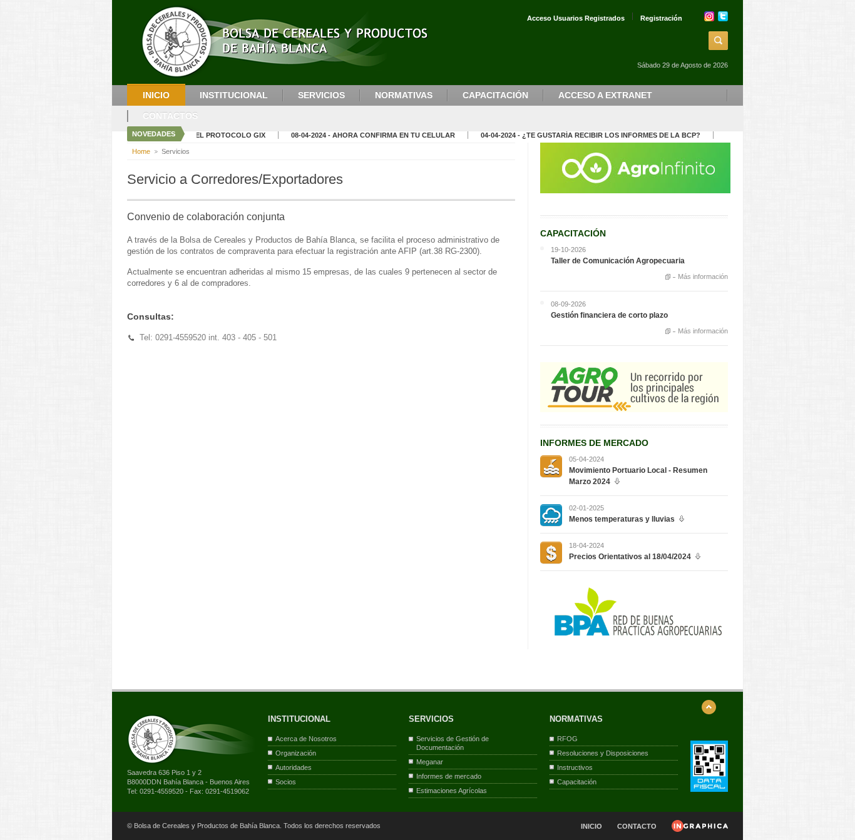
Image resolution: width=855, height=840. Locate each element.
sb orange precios (551, 553)
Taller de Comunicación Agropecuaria (618, 260)
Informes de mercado (448, 776)
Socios (285, 782)
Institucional (234, 95)
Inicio (156, 95)
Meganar (429, 762)
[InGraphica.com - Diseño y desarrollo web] (700, 829)
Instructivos (575, 767)
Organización (295, 753)
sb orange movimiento (551, 466)
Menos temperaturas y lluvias (622, 519)
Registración (661, 18)
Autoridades (293, 767)
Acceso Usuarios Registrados (576, 18)
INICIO (591, 826)
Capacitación (495, 95)
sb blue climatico (551, 515)
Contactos (170, 116)
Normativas (404, 95)
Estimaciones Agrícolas (451, 790)
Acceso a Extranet (605, 95)
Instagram (709, 16)
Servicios (321, 95)
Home (141, 151)
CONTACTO (637, 826)
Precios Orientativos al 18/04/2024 (630, 556)
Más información (703, 276)
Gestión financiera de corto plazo (609, 315)
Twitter (723, 16)
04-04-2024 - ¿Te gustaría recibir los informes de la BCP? (571, 135)
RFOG (567, 738)
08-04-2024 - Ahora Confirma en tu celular (354, 135)
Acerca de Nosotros (306, 738)
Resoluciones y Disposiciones (602, 753)
